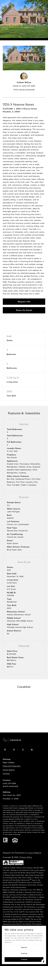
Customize (24, 953)
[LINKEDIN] (32, 749)
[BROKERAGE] (41, 749)
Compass (22, 808)
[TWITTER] (23, 749)
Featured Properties (11, 766)
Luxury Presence (34, 853)
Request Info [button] (24, 301)
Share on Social (24, 310)
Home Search (9, 770)
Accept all (24, 959)
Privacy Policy (26, 857)
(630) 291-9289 (28, 86)
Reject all (24, 947)
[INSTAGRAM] (14, 749)
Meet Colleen (9, 762)
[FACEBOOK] (5, 749)
